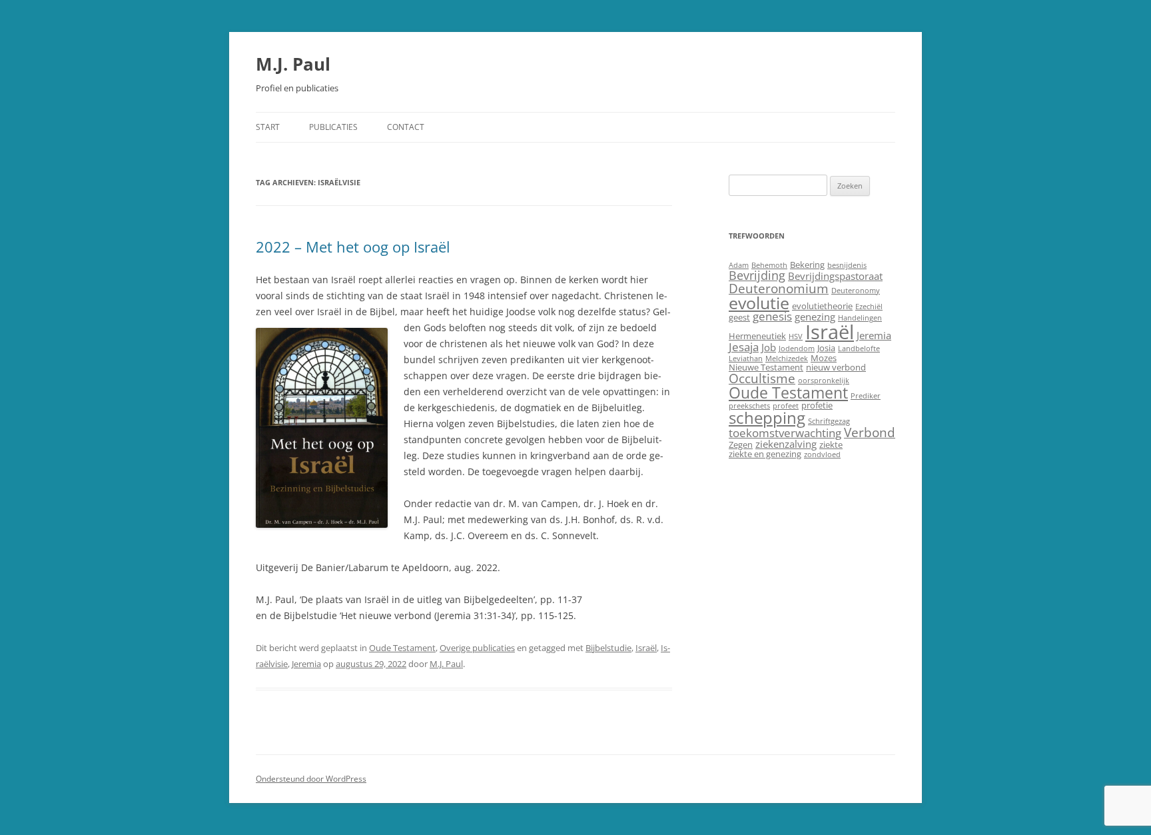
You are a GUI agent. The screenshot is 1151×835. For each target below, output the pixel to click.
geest (739, 317)
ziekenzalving (786, 443)
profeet (786, 406)
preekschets (749, 406)
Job (768, 347)
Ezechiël (869, 306)
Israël (646, 648)
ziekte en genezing (765, 454)
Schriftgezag (829, 421)
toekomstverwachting (785, 432)
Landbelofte (859, 348)
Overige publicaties (477, 648)
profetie (817, 405)
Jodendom (797, 348)
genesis (772, 316)
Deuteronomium (779, 288)
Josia (826, 348)
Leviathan (746, 358)
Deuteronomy (855, 290)
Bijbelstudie (608, 648)
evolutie (759, 302)
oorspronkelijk (823, 380)
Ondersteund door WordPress (311, 778)
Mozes (824, 358)
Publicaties (333, 127)
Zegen (741, 444)
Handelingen (860, 318)
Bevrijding (757, 275)
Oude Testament (402, 648)
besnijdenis (847, 265)
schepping (767, 417)
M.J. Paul (293, 64)
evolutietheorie (822, 306)
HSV (796, 336)
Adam (739, 265)
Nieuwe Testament (766, 367)
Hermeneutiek (757, 336)
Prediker (866, 396)
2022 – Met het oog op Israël (353, 247)
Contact (405, 127)
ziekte (831, 444)
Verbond (869, 432)
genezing (815, 316)
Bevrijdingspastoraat (835, 276)
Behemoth (769, 265)
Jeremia (306, 664)
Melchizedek (786, 358)
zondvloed (822, 454)
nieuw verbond (836, 367)
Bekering (807, 265)
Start (268, 127)
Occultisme (762, 378)
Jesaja (744, 347)
